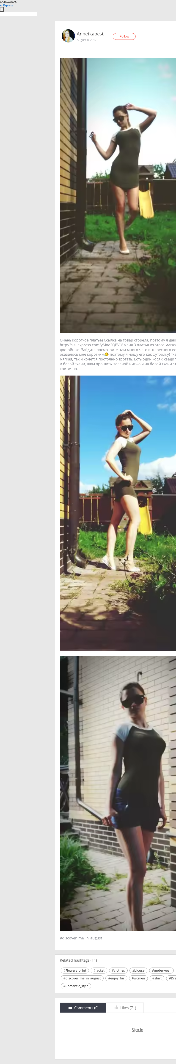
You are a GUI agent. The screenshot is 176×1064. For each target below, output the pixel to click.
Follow (124, 36)
